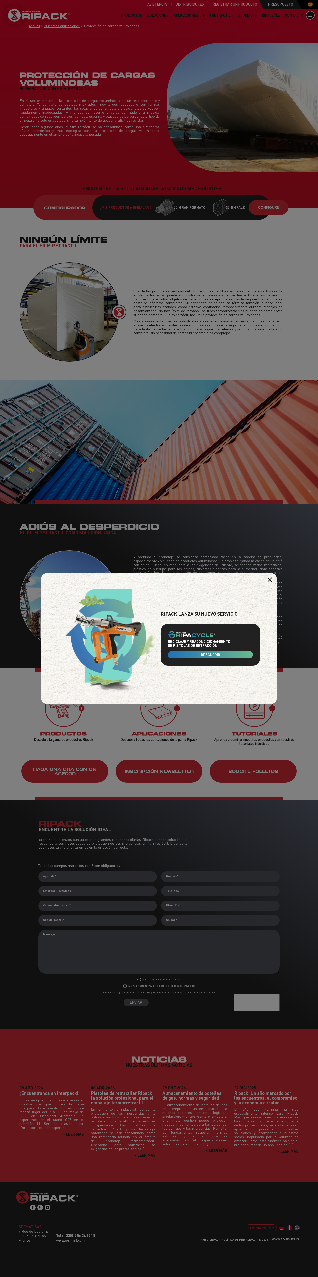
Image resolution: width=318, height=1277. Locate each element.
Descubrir (210, 654)
